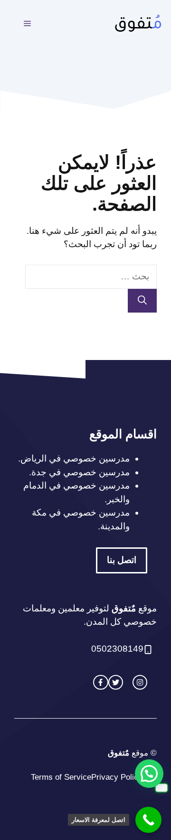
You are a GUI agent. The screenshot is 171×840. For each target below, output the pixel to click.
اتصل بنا (121, 560)
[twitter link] (115, 682)
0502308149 (117, 649)
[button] (149, 773)
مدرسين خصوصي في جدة (80, 472)
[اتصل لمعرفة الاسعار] (148, 820)
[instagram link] (140, 682)
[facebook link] (100, 682)
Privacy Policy (116, 777)
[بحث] (142, 301)
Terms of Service (61, 777)
